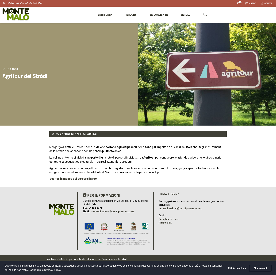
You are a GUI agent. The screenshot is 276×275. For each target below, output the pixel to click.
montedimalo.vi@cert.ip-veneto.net (112, 211)
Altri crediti (165, 222)
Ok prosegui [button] (260, 268)
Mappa (252, 3)
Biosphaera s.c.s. (169, 219)
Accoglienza (159, 14)
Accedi (268, 3)
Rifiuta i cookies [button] (237, 268)
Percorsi (131, 14)
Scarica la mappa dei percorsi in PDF (73, 178)
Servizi (186, 14)
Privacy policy (169, 193)
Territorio (104, 14)
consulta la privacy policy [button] (45, 270)
